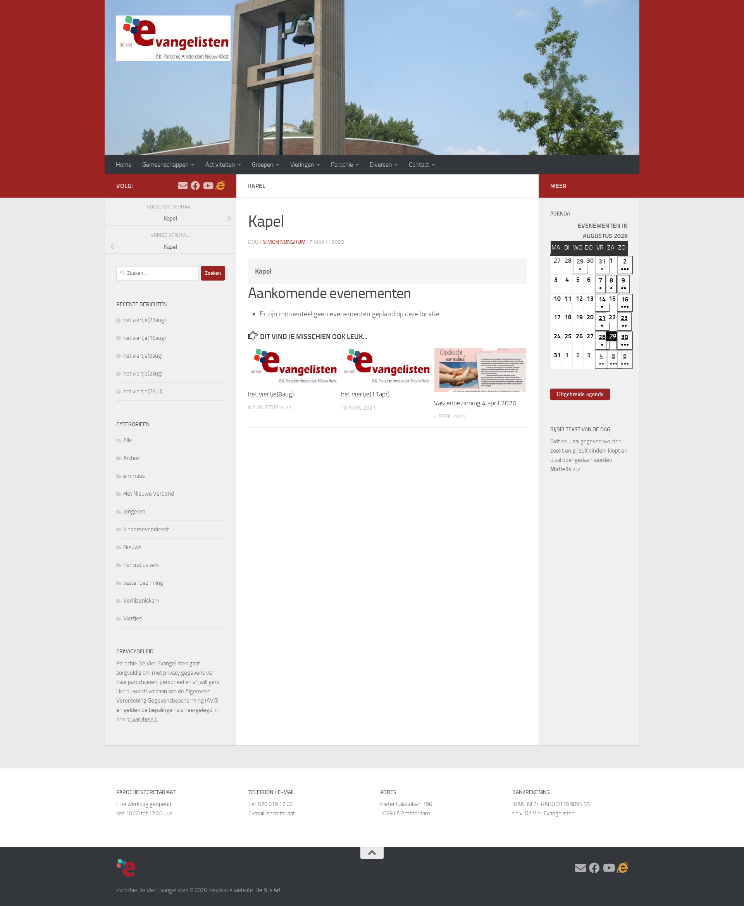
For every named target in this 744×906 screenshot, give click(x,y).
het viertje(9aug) (143, 355)
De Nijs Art (268, 890)
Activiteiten (220, 164)
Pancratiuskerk (141, 565)
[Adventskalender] (220, 185)
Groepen (263, 164)
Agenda (560, 213)
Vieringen (302, 164)
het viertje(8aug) (271, 394)
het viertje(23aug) (144, 320)
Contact (419, 164)
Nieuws (132, 547)
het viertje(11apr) (365, 394)
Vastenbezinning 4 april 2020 (475, 403)
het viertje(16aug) (144, 337)
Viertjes (132, 618)
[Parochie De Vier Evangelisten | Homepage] (173, 38)
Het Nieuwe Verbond (148, 493)
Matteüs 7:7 (565, 469)
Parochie (342, 164)
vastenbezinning (143, 582)
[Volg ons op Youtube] (207, 185)
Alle (127, 440)
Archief (131, 458)
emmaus (134, 475)
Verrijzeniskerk (141, 600)
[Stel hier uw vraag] (183, 185)
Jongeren (134, 511)
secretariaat (281, 813)
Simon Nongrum (284, 242)
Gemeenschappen (165, 164)
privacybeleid (142, 719)
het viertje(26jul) (142, 391)
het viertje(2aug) (143, 373)
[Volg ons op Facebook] (195, 185)
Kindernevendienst (146, 529)
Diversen (381, 164)
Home (123, 164)
